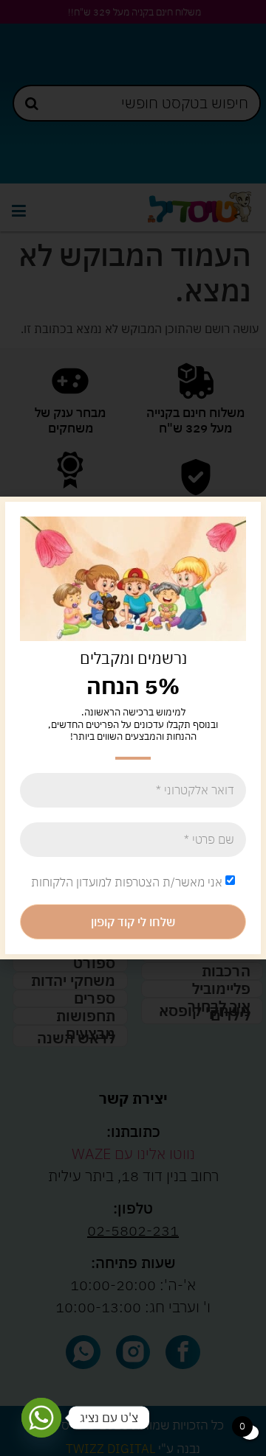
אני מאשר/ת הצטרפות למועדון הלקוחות (126, 882)
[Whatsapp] (41, 1418)
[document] (133, 728)
